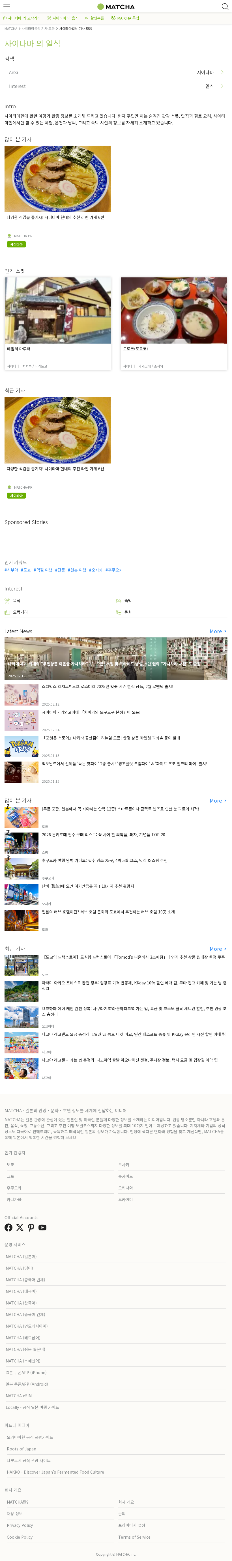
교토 (10, 1176)
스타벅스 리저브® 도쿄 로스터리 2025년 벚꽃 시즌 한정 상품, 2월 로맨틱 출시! (107, 686)
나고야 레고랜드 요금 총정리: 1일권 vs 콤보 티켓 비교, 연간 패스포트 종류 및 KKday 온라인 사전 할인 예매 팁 (134, 1034)
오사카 (97, 570)
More (216, 631)
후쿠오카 (115, 570)
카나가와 (14, 1199)
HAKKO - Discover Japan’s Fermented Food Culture (55, 1472)
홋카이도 (125, 1176)
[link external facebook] (10, 1229)
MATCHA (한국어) (21, 1303)
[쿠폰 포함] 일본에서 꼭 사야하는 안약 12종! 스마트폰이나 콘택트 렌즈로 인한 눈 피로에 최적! (120, 809)
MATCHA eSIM (19, 1395)
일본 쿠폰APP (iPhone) (26, 1372)
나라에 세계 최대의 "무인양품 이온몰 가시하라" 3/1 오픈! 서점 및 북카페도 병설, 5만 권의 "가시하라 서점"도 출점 (104, 664)
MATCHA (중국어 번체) (25, 1279)
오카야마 (125, 1199)
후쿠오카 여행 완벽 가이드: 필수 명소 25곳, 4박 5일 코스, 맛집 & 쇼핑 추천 (104, 860)
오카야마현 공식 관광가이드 (30, 1437)
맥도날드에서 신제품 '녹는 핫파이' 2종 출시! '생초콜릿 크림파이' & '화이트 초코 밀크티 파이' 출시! (124, 763)
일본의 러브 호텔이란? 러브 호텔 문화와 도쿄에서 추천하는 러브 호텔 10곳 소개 (108, 912)
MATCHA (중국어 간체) (25, 1314)
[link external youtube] (43, 1229)
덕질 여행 (44, 570)
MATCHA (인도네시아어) (27, 1326)
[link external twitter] (21, 1229)
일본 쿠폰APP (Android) (27, 1384)
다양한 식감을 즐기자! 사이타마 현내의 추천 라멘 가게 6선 (55, 217)
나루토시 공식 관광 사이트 (29, 1460)
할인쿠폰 (97, 18)
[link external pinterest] (32, 1229)
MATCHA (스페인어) (23, 1361)
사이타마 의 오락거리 (24, 18)
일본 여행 (78, 570)
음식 (16, 600)
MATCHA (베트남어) (23, 1337)
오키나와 (125, 1188)
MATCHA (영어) (19, 1268)
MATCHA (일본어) (21, 1256)
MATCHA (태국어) (21, 1291)
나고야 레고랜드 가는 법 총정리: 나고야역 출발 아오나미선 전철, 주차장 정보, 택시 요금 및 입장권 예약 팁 (130, 1060)
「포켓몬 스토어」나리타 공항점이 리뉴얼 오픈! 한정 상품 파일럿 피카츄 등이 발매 (111, 738)
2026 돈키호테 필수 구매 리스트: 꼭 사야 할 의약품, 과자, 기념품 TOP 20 (103, 834)
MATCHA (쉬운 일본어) (25, 1349)
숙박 (128, 600)
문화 (128, 612)
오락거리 (20, 612)
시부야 (12, 570)
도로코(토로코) (135, 349)
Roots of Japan (21, 1449)
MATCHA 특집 (128, 18)
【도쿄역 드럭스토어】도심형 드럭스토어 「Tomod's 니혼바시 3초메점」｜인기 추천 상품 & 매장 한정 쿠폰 (133, 957)
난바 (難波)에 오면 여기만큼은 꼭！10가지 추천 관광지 (88, 886)
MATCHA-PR (23, 236)
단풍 (61, 570)
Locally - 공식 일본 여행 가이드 (32, 1407)
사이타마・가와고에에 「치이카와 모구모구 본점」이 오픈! (91, 712)
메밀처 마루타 (18, 349)
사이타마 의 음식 (66, 18)
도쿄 (27, 570)
